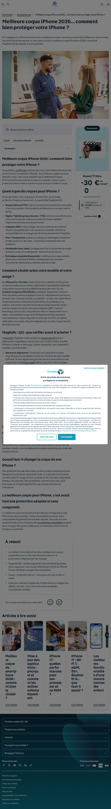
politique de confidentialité (72, 431)
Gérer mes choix (47, 437)
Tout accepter (67, 437)
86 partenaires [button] (37, 385)
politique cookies (90, 431)
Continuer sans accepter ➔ (95, 368)
